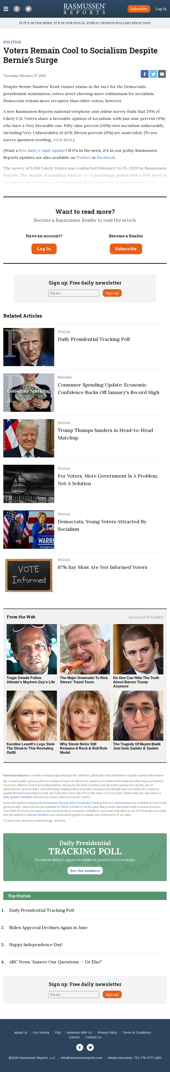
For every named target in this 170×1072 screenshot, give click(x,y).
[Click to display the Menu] (6, 9)
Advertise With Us (79, 1032)
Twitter (83, 157)
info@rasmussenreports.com (81, 1058)
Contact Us (93, 1037)
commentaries (123, 803)
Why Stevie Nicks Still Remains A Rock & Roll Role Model (83, 748)
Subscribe (126, 248)
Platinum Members (38, 815)
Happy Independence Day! (35, 944)
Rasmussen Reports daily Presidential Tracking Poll (75, 803)
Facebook (106, 157)
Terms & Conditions (136, 1032)
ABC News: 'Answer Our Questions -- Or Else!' (55, 962)
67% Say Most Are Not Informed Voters (102, 567)
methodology (70, 189)
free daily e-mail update (42, 150)
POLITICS (12, 42)
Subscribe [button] (138, 8)
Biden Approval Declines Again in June (48, 927)
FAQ (58, 1032)
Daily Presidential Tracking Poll (94, 339)
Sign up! (112, 293)
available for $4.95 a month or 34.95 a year (72, 807)
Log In (161, 9)
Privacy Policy (107, 1032)
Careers (74, 1037)
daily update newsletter (18, 797)
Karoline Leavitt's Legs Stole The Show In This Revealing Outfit (31, 748)
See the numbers (85, 870)
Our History (41, 1032)
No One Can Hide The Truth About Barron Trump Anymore (136, 682)
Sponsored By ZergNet (146, 617)
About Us (20, 1032)
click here (62, 139)
